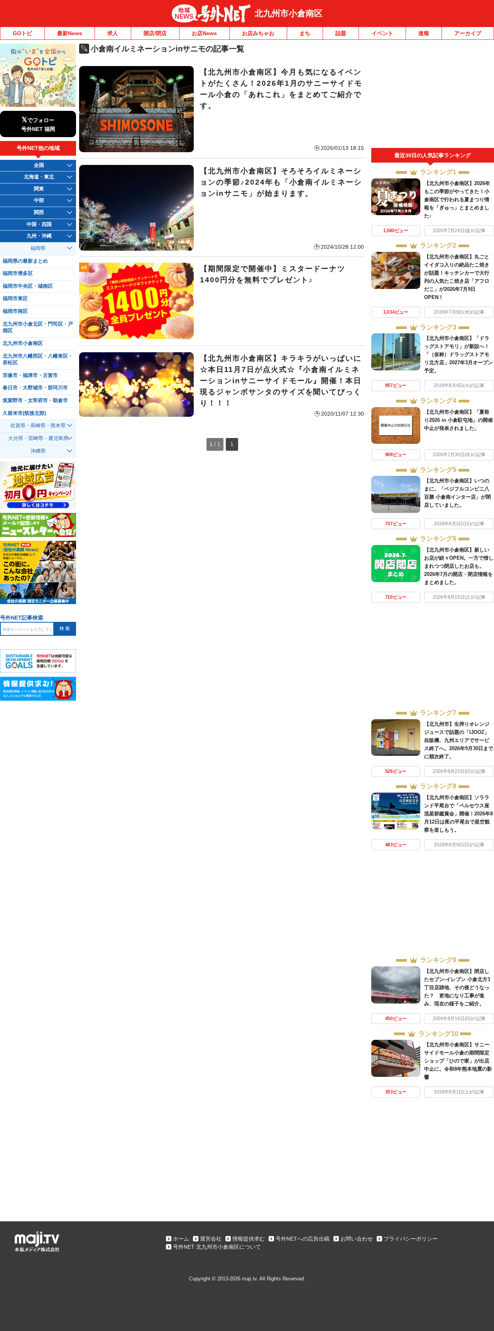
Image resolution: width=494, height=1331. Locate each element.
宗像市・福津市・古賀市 (30, 375)
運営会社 (211, 1239)
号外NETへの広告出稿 (303, 1239)
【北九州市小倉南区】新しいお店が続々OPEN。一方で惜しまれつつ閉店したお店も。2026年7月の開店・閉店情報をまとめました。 (459, 566)
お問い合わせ (356, 1239)
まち (304, 33)
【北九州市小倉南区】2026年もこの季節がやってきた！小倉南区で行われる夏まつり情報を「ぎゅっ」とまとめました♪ (457, 199)
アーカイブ (467, 33)
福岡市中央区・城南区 (28, 286)
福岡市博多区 (18, 273)
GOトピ (22, 33)
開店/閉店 (155, 33)
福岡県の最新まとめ (25, 261)
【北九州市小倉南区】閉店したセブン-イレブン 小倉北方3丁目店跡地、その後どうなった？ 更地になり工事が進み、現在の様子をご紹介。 (457, 987)
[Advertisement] (432, 96)
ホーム (181, 1239)
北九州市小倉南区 (289, 13)
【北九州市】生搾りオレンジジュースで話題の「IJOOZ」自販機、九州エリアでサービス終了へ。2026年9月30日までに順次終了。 (458, 740)
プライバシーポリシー (411, 1239)
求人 (112, 33)
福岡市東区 (15, 298)
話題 (340, 33)
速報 (423, 33)
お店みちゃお (258, 33)
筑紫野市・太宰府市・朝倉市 (35, 400)
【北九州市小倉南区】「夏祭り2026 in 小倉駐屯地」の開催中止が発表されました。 (458, 420)
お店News (204, 33)
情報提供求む (248, 1239)
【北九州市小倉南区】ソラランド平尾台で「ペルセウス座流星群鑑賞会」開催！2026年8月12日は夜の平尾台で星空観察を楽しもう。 (458, 814)
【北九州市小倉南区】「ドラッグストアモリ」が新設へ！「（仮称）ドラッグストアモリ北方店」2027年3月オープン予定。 (458, 354)
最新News (69, 33)
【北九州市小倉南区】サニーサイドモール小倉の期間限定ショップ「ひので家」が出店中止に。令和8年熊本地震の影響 (458, 1061)
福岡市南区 (15, 311)
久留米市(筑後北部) (24, 413)
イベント (382, 33)
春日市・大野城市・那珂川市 (35, 387)
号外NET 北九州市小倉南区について (217, 1247)
